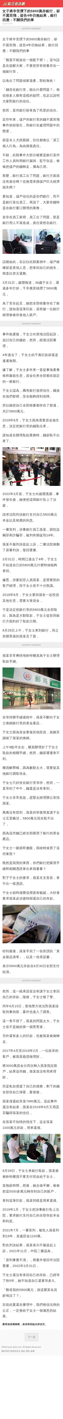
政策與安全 (15, 1351)
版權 (32, 1351)
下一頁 (31, 1337)
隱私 (28, 1351)
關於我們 (5, 1351)
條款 (23, 1351)
